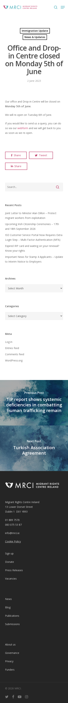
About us (10, 644)
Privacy (9, 661)
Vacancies (11, 578)
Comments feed (14, 354)
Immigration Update (35, 30)
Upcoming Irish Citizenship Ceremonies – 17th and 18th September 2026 (32, 226)
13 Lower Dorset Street (19, 507)
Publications (12, 615)
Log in (8, 342)
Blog (8, 607)
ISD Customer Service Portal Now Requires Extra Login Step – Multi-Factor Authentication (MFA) (33, 237)
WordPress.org (13, 360)
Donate (9, 562)
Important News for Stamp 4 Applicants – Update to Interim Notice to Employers (34, 259)
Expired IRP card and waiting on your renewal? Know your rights (32, 248)
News (8, 599)
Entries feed (12, 348)
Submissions (12, 624)
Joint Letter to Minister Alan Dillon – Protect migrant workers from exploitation (30, 215)
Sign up (9, 553)
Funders (10, 669)
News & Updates (34, 37)
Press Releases (14, 570)
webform (22, 128)
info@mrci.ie (12, 533)
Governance (12, 653)
